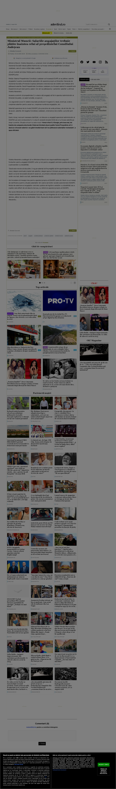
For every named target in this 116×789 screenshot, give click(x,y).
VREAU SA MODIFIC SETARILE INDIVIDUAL (103, 771)
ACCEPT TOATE (104, 764)
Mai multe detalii (18, 764)
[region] (58, 770)
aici (46, 776)
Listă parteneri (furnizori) (59, 770)
